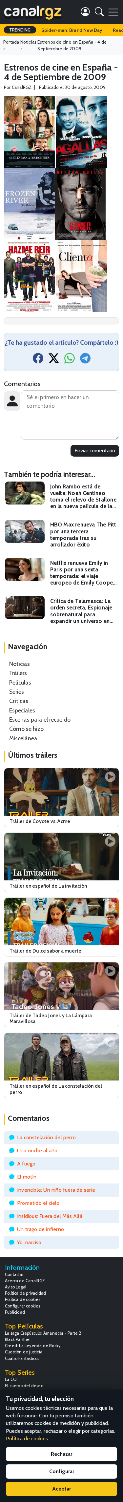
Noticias (19, 663)
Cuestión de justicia (23, 1351)
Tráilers (18, 672)
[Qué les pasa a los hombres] (29, 131)
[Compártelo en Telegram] (85, 360)
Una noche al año (37, 1150)
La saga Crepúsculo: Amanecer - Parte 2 (43, 1333)
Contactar (14, 1274)
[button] (99, 13)
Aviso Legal (15, 1287)
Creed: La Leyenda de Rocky (32, 1345)
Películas (20, 682)
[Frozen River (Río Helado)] (29, 203)
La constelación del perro (46, 1137)
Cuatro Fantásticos (22, 1358)
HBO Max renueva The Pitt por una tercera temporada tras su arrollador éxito (83, 534)
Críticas (18, 700)
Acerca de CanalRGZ (25, 1280)
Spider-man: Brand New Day (71, 30)
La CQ (11, 1379)
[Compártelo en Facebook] (38, 360)
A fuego (26, 1164)
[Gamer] (80, 203)
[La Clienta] (81, 275)
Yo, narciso (29, 1242)
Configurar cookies (22, 1306)
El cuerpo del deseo (24, 1385)
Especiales (22, 710)
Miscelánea (23, 738)
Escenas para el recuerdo (40, 719)
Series (16, 691)
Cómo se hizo (26, 728)
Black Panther (18, 1339)
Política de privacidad (25, 1293)
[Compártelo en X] (54, 360)
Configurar (61, 1471)
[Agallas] (81, 131)
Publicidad (15, 1312)
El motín (27, 1177)
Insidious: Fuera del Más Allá (49, 1216)
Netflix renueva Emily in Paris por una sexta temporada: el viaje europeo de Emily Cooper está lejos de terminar (82, 573)
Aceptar (61, 1489)
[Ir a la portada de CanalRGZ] (33, 12)
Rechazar (61, 1454)
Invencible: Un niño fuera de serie (56, 1190)
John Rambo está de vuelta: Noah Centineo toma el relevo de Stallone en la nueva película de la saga (83, 496)
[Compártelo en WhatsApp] (69, 360)
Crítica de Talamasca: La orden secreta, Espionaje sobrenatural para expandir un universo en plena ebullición (81, 611)
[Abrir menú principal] (113, 12)
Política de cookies (22, 1299)
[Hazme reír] (29, 275)
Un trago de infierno (40, 1229)
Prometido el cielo (38, 1203)
